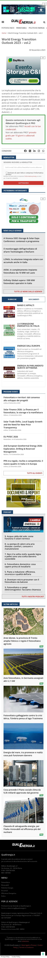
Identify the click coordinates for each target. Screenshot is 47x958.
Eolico (3, 896)
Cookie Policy (16, 956)
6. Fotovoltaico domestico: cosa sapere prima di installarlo (20, 565)
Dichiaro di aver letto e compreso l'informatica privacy (24, 173)
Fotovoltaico (8, 28)
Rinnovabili (21, 28)
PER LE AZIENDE (9, 901)
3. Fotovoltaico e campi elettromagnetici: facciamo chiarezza (23, 588)
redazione (25, 941)
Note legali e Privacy (29, 945)
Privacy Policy (5, 956)
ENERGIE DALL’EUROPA (28, 346)
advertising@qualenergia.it (16, 908)
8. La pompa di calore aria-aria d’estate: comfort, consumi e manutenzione (19, 546)
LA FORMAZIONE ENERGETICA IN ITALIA (28, 325)
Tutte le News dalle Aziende (28, 291)
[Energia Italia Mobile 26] (23, 212)
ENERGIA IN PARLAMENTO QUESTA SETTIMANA (30, 367)
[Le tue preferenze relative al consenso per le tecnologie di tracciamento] (43, 954)
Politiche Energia (36, 28)
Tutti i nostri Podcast (33, 596)
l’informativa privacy (30, 176)
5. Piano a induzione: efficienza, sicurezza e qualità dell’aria (20, 573)
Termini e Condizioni (26, 947)
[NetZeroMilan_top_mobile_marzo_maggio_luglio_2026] (23, 9)
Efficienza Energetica (8, 893)
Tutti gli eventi (34, 473)
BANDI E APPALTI (25, 305)
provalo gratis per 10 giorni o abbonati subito (21, 135)
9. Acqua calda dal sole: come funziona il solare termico (19, 537)
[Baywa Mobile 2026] (23, 71)
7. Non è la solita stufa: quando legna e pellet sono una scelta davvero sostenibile (23, 556)
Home (4, 33)
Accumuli (4, 891)
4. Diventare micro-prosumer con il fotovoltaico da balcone (22, 580)
